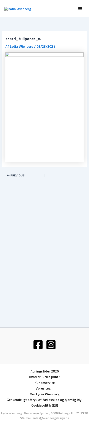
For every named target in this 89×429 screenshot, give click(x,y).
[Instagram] (51, 344)
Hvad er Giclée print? (44, 376)
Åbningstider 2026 (44, 371)
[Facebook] (38, 344)
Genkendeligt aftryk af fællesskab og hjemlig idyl (44, 399)
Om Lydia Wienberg (44, 394)
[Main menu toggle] (80, 8)
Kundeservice (45, 382)
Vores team (45, 388)
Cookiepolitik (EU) (44, 405)
